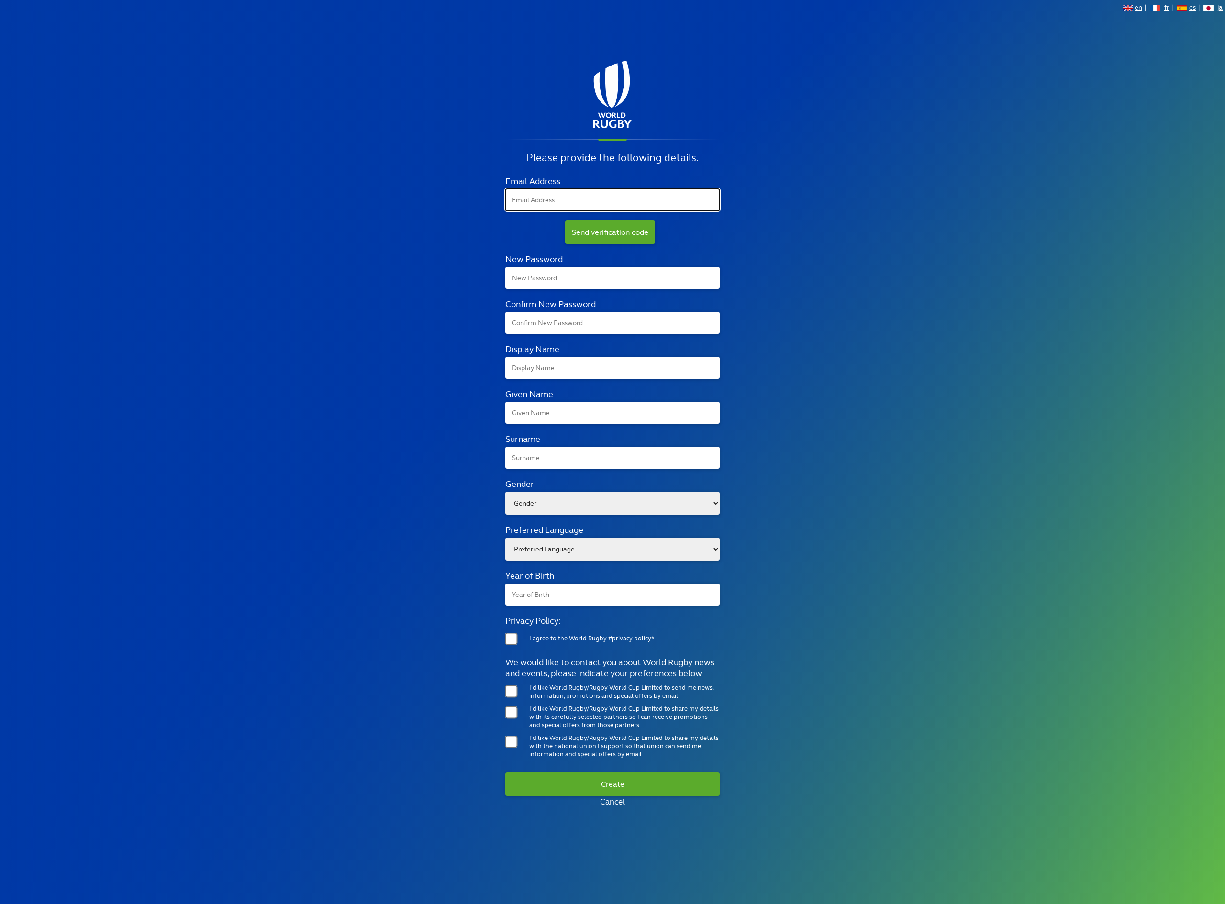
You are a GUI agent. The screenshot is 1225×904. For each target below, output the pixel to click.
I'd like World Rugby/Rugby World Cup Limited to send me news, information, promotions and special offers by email (621, 692)
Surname (522, 438)
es (1192, 8)
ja (1220, 8)
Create (612, 784)
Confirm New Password (550, 303)
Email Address (532, 181)
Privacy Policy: (533, 620)
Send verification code (610, 232)
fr (1166, 8)
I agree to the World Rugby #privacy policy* (591, 638)
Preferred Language (544, 529)
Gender (519, 483)
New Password (534, 259)
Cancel (612, 801)
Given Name (529, 393)
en (1138, 8)
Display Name (532, 348)
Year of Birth (529, 575)
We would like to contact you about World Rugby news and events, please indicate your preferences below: (609, 668)
